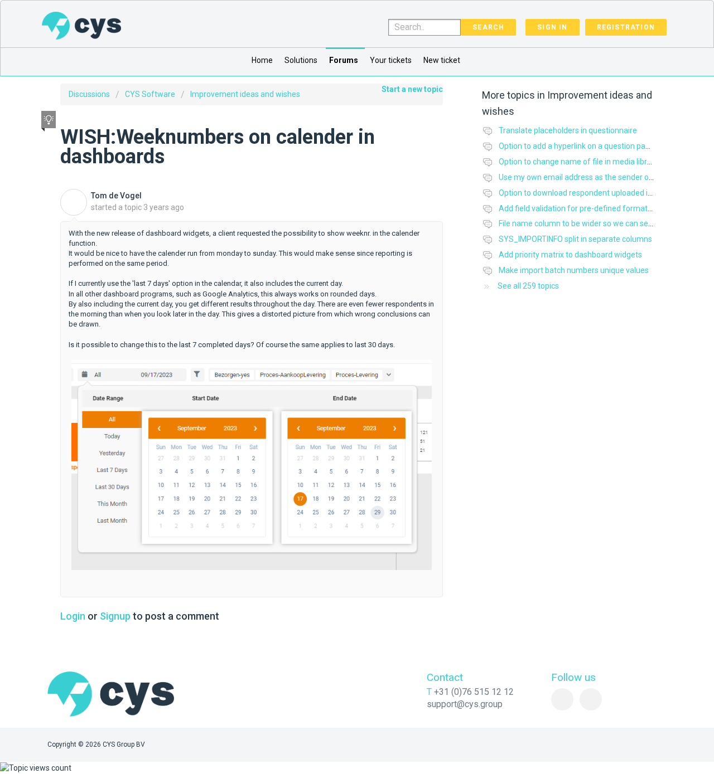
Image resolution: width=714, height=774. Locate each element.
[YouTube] (591, 699)
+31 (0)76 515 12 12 (474, 692)
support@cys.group (465, 704)
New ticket (441, 60)
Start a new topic (412, 89)
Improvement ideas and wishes (245, 94)
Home (262, 60)
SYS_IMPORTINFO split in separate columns (575, 239)
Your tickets (391, 60)
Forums (343, 60)
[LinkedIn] (562, 699)
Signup (115, 616)
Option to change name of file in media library (578, 161)
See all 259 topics (528, 285)
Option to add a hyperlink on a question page (576, 146)
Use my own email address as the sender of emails (588, 177)
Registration (626, 27)
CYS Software (150, 94)
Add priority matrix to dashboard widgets (570, 254)
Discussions (89, 94)
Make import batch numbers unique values (574, 270)
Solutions (300, 60)
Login (72, 616)
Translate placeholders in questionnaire (568, 130)
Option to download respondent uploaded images (585, 192)
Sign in (552, 27)
